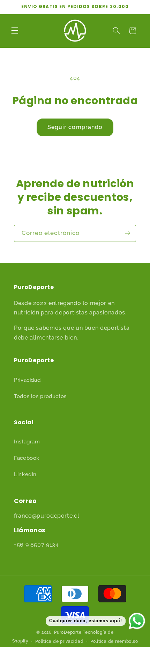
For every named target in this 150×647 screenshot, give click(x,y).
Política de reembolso (114, 641)
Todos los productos (40, 396)
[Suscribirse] (128, 233)
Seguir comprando (75, 127)
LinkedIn (25, 474)
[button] (15, 31)
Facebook (26, 458)
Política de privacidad (59, 641)
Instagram (27, 441)
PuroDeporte (67, 632)
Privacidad (27, 380)
